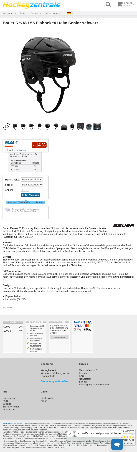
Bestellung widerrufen (54, 381)
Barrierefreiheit (11, 406)
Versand (22, 150)
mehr (44, 400)
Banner (83, 381)
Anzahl (9, 189)
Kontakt (83, 373)
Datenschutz (10, 398)
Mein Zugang (52, 13)
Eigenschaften (13, 296)
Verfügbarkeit (48, 370)
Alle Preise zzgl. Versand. (14, 423)
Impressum (9, 409)
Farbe (8, 184)
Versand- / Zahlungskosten (56, 373)
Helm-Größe (12, 179)
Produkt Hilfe (48, 375)
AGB (5, 400)
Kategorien (8, 13)
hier (84, 443)
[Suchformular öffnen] (108, 4)
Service (35, 13)
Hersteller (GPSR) (15, 299)
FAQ (81, 375)
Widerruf (7, 403)
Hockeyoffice (48, 398)
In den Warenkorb (30, 195)
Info (22, 13)
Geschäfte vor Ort (89, 370)
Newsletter (85, 378)
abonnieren (59, 337)
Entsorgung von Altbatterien (94, 384)
